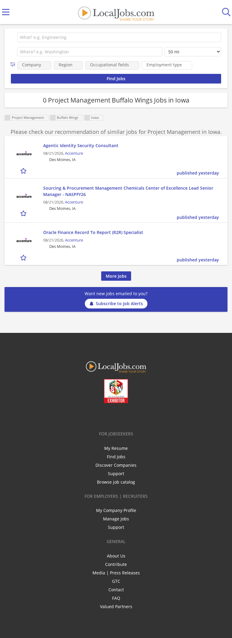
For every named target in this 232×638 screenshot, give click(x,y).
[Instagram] (132, 416)
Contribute (116, 564)
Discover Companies (116, 465)
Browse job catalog (116, 482)
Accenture (74, 153)
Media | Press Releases (116, 573)
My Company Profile (116, 510)
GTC (116, 581)
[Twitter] (102, 416)
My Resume (116, 448)
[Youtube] (122, 416)
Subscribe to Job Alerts (119, 303)
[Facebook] (92, 416)
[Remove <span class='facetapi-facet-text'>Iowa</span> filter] (87, 117)
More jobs (116, 276)
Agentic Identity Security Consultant (80, 145)
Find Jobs (116, 457)
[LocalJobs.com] (116, 12)
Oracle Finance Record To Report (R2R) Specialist (93, 232)
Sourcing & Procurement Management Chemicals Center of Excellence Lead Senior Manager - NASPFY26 (128, 191)
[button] (14, 64)
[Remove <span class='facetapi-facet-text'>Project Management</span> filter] (7, 117)
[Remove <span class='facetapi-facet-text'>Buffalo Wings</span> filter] (53, 117)
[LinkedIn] (112, 416)
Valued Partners (116, 606)
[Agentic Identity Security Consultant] (24, 153)
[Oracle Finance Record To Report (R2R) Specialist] (24, 240)
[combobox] (119, 37)
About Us (116, 556)
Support (116, 473)
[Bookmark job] (24, 170)
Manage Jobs (116, 519)
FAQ (116, 598)
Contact (116, 589)
